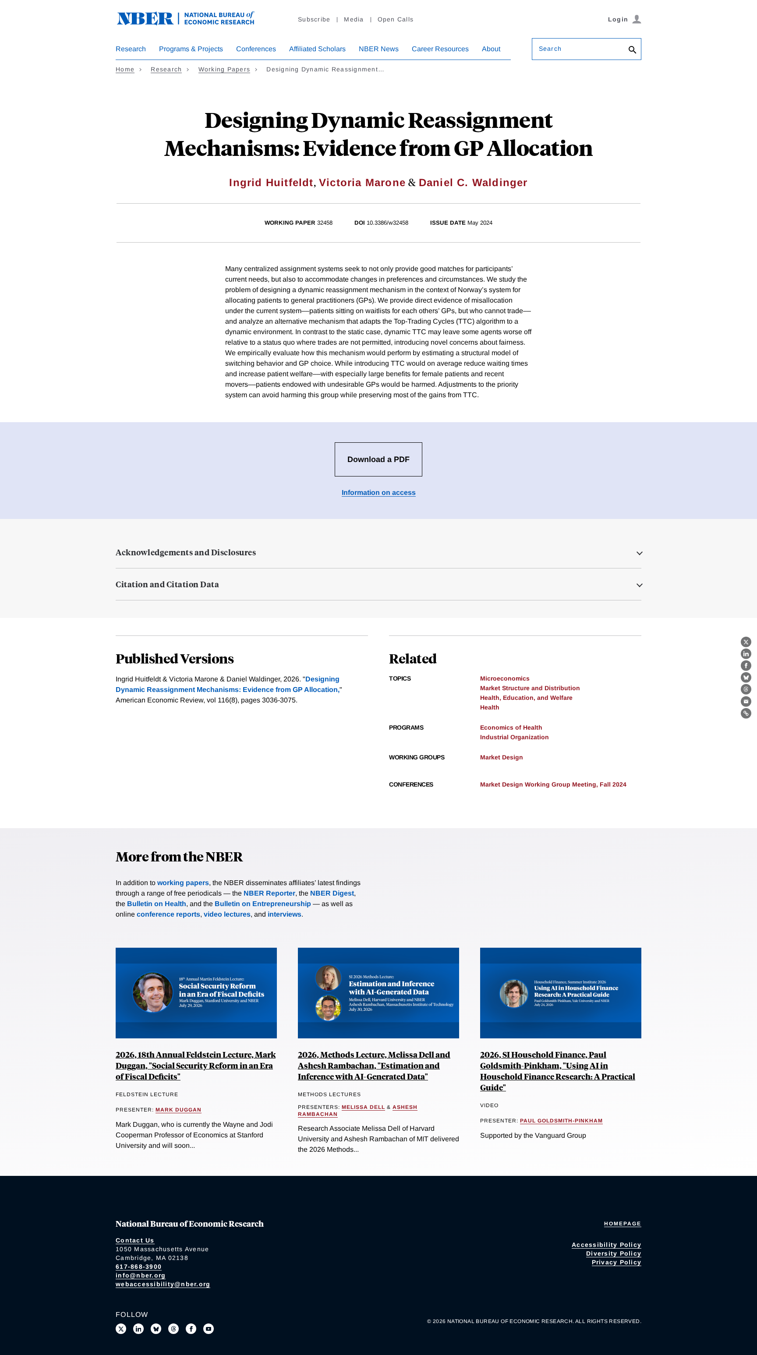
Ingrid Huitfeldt (271, 182)
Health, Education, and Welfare (526, 697)
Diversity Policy (613, 1253)
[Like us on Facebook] (191, 1328)
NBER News (379, 49)
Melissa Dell (363, 1107)
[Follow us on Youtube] (208, 1328)
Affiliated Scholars (317, 49)
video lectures (227, 914)
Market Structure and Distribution (530, 688)
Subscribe (314, 19)
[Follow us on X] (121, 1328)
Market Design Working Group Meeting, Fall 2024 (553, 784)
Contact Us (135, 1240)
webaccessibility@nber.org (163, 1284)
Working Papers (224, 69)
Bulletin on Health (156, 903)
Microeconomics (505, 678)
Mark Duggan (179, 1110)
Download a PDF (378, 459)
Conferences (256, 49)
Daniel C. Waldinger (473, 182)
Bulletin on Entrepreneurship (263, 903)
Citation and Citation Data (167, 584)
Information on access (379, 492)
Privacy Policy (617, 1262)
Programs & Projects (191, 49)
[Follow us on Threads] (173, 1328)
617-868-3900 (139, 1266)
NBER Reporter (269, 893)
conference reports (168, 914)
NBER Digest (332, 893)
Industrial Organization (514, 737)
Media (354, 19)
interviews (284, 914)
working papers (183, 882)
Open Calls (396, 19)
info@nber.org (141, 1275)
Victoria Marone (362, 182)
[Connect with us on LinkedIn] (138, 1328)
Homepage (622, 1224)
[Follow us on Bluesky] (156, 1328)
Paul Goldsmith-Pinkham (561, 1121)
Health (489, 707)
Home (125, 69)
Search (550, 49)
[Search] (632, 50)
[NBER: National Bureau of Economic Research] (193, 23)
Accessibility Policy (606, 1244)
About (491, 49)
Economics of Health (511, 727)
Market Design (501, 757)
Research (131, 49)
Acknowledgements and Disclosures (186, 552)
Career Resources (440, 49)
